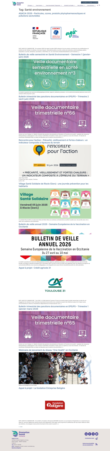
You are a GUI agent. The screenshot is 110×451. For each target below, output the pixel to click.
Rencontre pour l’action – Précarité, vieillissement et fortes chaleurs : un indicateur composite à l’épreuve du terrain (53, 141)
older (20, 426)
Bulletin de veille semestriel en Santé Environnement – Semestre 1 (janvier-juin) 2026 (55, 55)
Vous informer (90, 5)
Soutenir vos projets (69, 5)
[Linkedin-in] (86, 434)
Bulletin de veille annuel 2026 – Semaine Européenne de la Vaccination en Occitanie (54, 225)
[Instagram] (93, 434)
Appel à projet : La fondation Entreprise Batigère (42, 388)
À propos (30, 5)
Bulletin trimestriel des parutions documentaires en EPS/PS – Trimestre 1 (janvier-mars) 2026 (53, 307)
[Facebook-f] (89, 434)
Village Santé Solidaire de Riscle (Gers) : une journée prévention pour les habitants (53, 184)
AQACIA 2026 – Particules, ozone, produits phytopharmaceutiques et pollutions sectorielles (52, 14)
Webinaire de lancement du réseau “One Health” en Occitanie (48, 350)
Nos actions (80, 5)
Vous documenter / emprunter (53, 5)
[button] (99, 5)
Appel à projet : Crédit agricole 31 (35, 268)
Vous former (39, 5)
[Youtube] (96, 434)
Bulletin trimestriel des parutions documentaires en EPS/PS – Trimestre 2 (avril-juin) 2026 (54, 97)
